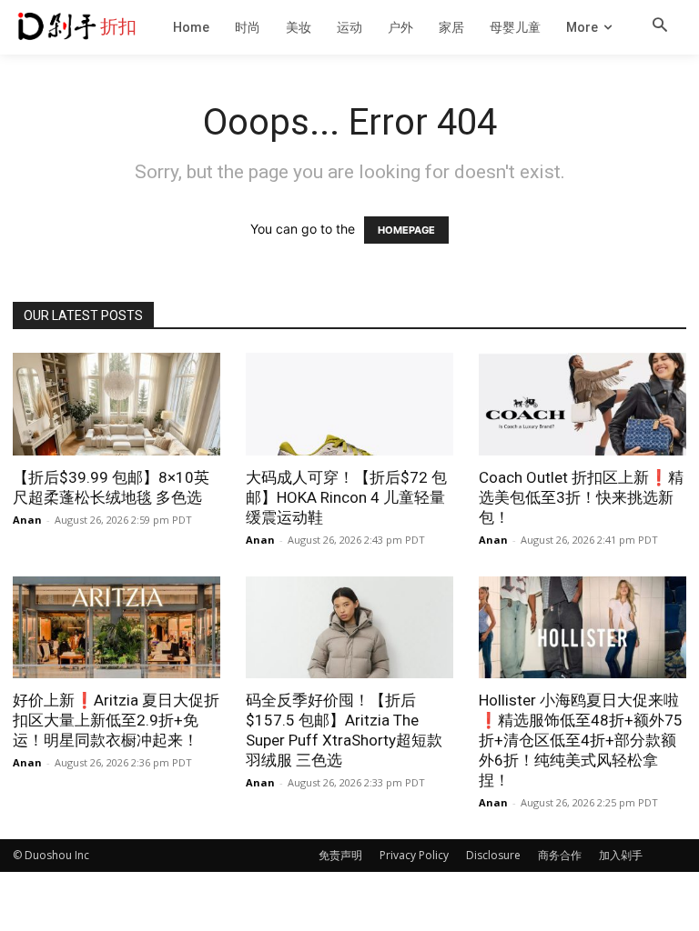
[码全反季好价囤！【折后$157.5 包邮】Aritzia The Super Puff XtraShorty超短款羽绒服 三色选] (349, 627)
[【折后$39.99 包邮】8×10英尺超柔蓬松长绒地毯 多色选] (116, 404)
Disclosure (493, 855)
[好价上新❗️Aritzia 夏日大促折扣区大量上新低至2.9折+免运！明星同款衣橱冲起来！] (116, 627)
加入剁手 (621, 855)
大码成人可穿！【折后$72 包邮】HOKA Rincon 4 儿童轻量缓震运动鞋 (346, 497)
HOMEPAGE (406, 230)
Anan (27, 519)
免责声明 (340, 855)
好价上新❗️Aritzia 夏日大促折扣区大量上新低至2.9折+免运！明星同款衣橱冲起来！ (116, 720)
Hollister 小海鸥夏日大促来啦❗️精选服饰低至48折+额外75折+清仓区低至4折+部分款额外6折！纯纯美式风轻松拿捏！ (581, 740)
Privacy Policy (414, 855)
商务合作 (560, 855)
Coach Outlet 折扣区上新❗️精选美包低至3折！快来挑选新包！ (581, 497)
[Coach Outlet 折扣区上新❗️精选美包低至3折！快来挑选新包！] (582, 404)
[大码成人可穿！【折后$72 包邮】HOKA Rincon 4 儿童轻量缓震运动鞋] (349, 404)
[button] (659, 26)
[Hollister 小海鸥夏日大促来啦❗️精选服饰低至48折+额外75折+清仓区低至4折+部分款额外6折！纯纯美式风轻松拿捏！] (582, 627)
